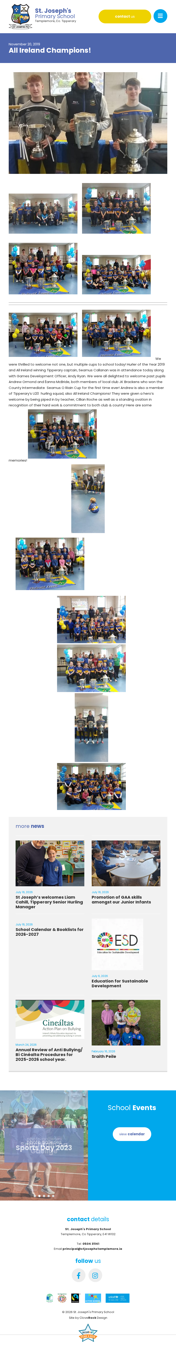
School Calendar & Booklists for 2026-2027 (50, 932)
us (125, 16)
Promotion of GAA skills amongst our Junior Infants (121, 899)
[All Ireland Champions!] (88, 175)
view (132, 1134)
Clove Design (93, 1318)
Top (165, 1338)
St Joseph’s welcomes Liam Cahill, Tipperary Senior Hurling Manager (49, 902)
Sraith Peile (104, 1056)
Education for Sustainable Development (120, 983)
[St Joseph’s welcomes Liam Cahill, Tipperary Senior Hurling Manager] (50, 883)
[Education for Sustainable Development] (117, 967)
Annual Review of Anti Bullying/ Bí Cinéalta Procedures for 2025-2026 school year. (49, 1054)
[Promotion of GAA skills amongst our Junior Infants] (126, 883)
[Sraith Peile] (126, 1042)
